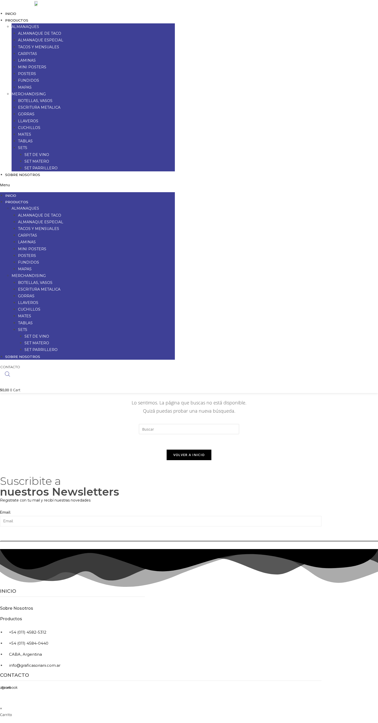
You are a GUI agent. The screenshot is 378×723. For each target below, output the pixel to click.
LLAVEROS (28, 121)
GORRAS (26, 114)
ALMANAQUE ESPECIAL (40, 40)
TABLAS (25, 141)
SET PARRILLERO (41, 168)
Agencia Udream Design (303, 703)
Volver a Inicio (189, 454)
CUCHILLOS (29, 127)
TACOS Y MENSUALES (38, 47)
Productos (11, 618)
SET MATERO (36, 161)
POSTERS (27, 73)
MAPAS (25, 87)
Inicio (10, 14)
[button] (87, 185)
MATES (24, 134)
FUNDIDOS (28, 80)
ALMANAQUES (25, 26)
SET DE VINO (36, 154)
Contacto (14, 675)
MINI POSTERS (32, 67)
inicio (8, 591)
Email (5, 512)
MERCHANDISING (29, 94)
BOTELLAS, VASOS (35, 100)
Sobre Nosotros (22, 175)
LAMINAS (27, 60)
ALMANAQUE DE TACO (39, 33)
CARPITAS (27, 53)
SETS (22, 147)
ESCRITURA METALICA (39, 107)
